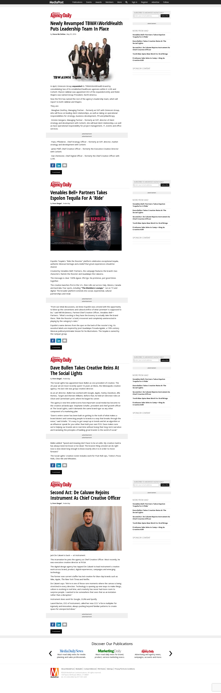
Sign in (134, 2)
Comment (56, 172)
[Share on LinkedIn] (58, 165)
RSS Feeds (101, 669)
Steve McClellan (59, 34)
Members (109, 2)
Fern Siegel (57, 203)
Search (126, 2)
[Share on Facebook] (52, 165)
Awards (99, 2)
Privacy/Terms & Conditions (125, 669)
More (119, 2)
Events (89, 2)
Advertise (155, 2)
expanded (77, 86)
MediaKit (79, 669)
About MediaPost (67, 669)
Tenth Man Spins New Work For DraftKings (150, 54)
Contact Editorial (90, 669)
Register (144, 2)
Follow (166, 2)
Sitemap (110, 669)
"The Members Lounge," (92, 288)
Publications (77, 2)
